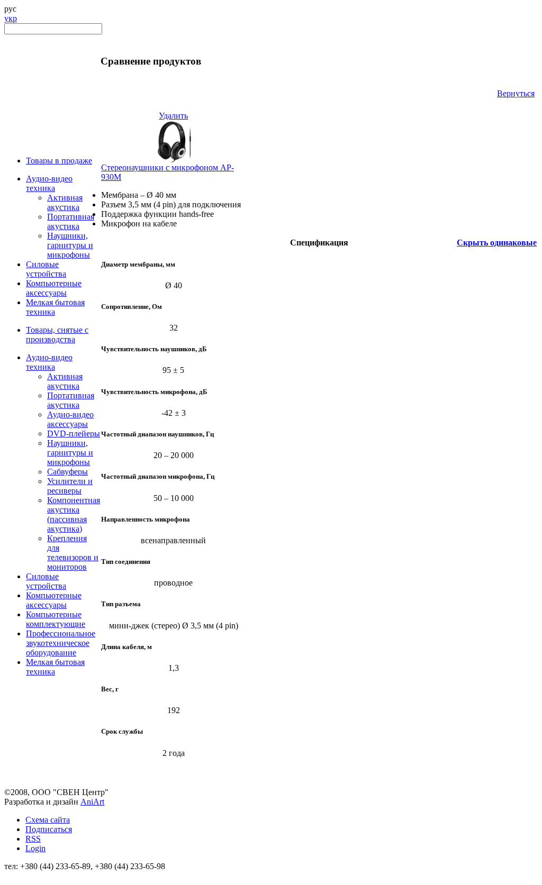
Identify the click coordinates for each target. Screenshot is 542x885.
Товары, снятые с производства (57, 334)
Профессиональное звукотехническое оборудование (60, 643)
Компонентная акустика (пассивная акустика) (73, 514)
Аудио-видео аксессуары (70, 419)
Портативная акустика (70, 221)
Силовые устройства (46, 269)
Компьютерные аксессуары (54, 288)
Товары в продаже (59, 160)
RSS (33, 838)
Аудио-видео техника (49, 183)
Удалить (173, 115)
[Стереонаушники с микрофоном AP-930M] (173, 160)
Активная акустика (65, 202)
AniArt (92, 801)
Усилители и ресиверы (70, 486)
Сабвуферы (67, 471)
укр (10, 18)
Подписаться (48, 829)
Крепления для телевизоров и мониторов (72, 552)
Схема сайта (47, 819)
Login (35, 848)
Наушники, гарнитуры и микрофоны (70, 245)
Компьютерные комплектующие (55, 619)
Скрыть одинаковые (497, 242)
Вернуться (516, 93)
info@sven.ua (27, 875)
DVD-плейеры (73, 433)
